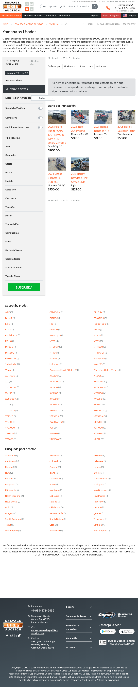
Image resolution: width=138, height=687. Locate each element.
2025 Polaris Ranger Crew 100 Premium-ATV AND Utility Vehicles (57, 135)
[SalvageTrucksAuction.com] (31, 4)
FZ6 (51, 324)
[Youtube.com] (19, 635)
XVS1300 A (11, 399)
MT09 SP (54, 347)
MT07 (52, 341)
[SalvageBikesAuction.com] (26, 9)
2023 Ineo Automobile (78, 129)
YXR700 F (99, 422)
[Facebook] (7, 635)
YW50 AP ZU (56, 422)
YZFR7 (97, 439)
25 (89, 66)
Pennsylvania (56, 513)
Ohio (8, 507)
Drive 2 (9, 318)
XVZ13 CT (54, 404)
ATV (7, 312)
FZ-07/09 (99, 318)
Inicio (6, 24)
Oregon (9, 513)
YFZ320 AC (99, 416)
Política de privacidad (107, 680)
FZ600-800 (100, 324)
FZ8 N (8, 329)
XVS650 (53, 399)
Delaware (99, 461)
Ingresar (95, 15)
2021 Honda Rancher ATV (102, 129)
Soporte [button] (50, 15)
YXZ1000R (11, 428)
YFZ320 (9, 416)
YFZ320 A (54, 416)
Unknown (54, 364)
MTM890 (98, 347)
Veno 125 (98, 364)
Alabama (10, 455)
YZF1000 (98, 428)
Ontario (98, 507)
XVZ (7, 404)
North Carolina (13, 496)
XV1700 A (99, 381)
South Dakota (56, 519)
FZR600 (53, 329)
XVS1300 (98, 393)
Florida (9, 467)
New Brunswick (101, 490)
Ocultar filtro (34, 63)
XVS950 (98, 399)
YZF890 (9, 439)
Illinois (97, 473)
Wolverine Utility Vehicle (106, 370)
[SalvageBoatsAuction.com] (31, 9)
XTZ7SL (98, 376)
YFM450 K (55, 410)
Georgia (53, 467)
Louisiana (54, 478)
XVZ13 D (98, 404)
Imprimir (131, 23)
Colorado (54, 461)
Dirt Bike (98, 312)
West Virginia (101, 530)
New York (99, 501)
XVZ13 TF (10, 410)
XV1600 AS (55, 381)
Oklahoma (55, 507)
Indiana (9, 478)
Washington (11, 530)
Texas (8, 525)
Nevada (53, 501)
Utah (52, 525)
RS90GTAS (11, 358)
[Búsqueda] (95, 6)
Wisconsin (54, 530)
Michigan (99, 484)
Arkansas (54, 455)
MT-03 (97, 335)
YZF (51, 428)
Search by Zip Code (15, 108)
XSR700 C (10, 376)
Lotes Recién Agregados (18, 97)
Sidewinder (11, 364)
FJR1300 (53, 318)
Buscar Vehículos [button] (11, 15)
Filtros (90, 23)
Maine (52, 484)
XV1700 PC (11, 387)
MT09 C (9, 347)
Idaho (52, 473)
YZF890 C (54, 439)
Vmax (8, 370)
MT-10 (8, 341)
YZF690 (53, 433)
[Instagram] (11, 635)
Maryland (10, 484)
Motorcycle (55, 335)
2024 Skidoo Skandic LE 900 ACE (55, 178)
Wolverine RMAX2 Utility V (63, 370)
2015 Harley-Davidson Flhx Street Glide (79, 178)
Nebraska (54, 496)
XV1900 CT (100, 387)
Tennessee (99, 519)
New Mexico (100, 496)
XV (7, 381)
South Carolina (13, 519)
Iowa (7, 473)
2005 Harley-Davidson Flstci (126, 129)
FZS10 (97, 329)
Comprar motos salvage (29, 24)
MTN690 (10, 353)
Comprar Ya (11, 117)
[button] (33, 15)
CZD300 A (55, 312)
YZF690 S (99, 433)
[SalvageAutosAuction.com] (26, 4)
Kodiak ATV (11, 335)
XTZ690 (53, 376)
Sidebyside (99, 358)
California (10, 461)
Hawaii (97, 467)
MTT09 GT (99, 353)
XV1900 (53, 387)
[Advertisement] (69, 577)
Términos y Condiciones (82, 680)
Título (69, 66)
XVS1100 (54, 393)
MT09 (97, 341)
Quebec (98, 513)
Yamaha (54, 24)
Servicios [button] (64, 15)
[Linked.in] (15, 635)
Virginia (98, 525)
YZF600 (9, 433)
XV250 (9, 393)
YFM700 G (99, 410)
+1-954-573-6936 (125, 8)
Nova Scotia (11, 501)
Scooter (53, 358)
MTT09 (53, 353)
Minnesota (11, 490)
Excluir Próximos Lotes (17, 127)
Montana (54, 490)
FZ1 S (8, 324)
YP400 (9, 422)
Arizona (98, 455)
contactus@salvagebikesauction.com (44, 632)
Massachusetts (101, 478)
